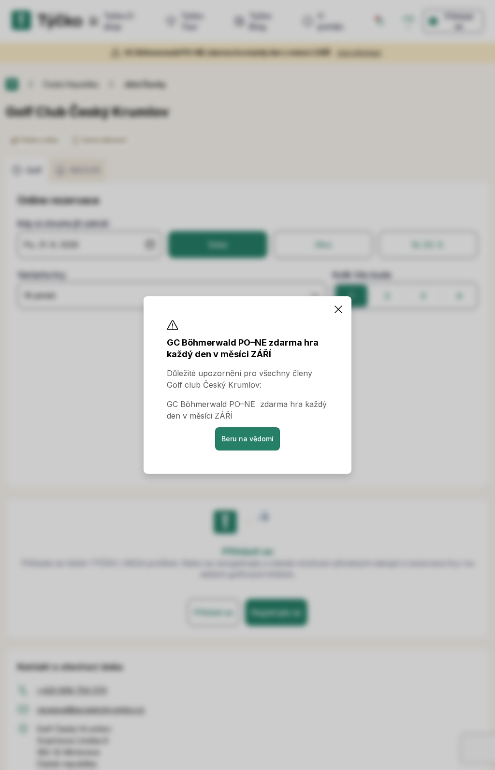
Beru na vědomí (247, 439)
